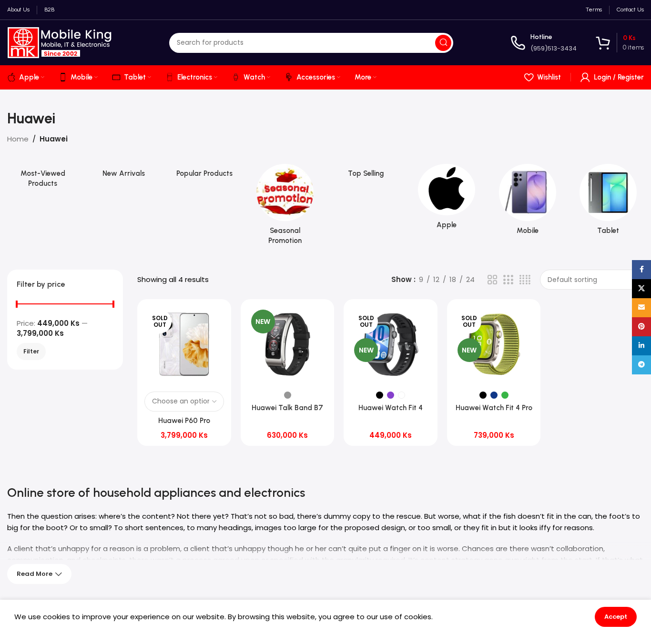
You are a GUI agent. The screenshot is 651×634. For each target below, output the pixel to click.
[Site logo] (59, 42)
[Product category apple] (447, 199)
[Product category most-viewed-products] (43, 178)
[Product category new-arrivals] (124, 173)
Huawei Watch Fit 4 (390, 407)
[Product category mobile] (527, 202)
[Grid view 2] (492, 279)
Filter (31, 351)
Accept (615, 616)
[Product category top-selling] (366, 173)
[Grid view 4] (524, 279)
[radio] (287, 395)
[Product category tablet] (608, 202)
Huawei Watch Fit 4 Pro (494, 407)
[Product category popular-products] (204, 173)
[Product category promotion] (285, 207)
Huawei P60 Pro (184, 420)
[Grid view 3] (508, 279)
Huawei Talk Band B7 (287, 407)
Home (18, 139)
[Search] (443, 43)
